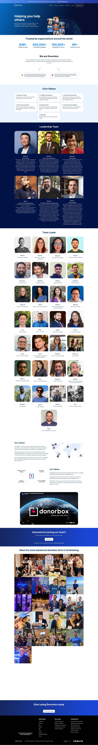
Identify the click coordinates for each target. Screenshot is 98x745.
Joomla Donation (74, 730)
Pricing (56, 5)
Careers (40, 726)
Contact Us (41, 721)
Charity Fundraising (59, 728)
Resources (61, 5)
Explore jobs (49, 539)
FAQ (39, 728)
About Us (41, 723)
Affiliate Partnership (43, 734)
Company (67, 5)
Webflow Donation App (76, 728)
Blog (40, 725)
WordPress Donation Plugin (77, 721)
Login (72, 5)
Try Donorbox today (49, 711)
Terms (40, 730)
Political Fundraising (59, 721)
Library (40, 736)
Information (42, 719)
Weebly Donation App (75, 726)
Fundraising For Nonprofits (60, 725)
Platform (51, 5)
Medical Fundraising (59, 723)
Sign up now (79, 5)
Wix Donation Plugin (75, 725)
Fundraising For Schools (60, 726)
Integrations (74, 719)
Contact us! (61, 543)
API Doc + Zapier (74, 732)
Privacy (40, 732)
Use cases (58, 719)
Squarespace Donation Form (77, 723)
